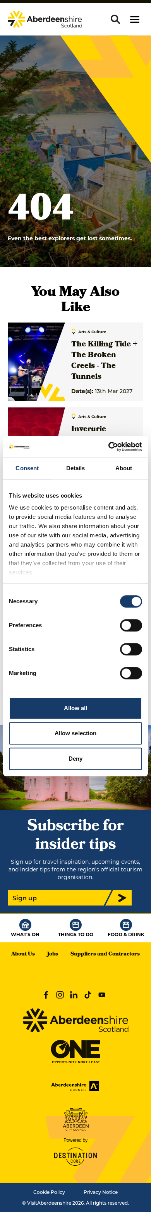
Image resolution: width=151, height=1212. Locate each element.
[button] (134, 19)
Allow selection (76, 733)
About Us (23, 954)
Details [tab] (75, 468)
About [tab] (123, 468)
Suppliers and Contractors (105, 954)
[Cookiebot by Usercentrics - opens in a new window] (108, 447)
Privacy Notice (101, 1192)
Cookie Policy (49, 1192)
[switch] (131, 625)
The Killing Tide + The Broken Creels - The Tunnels (104, 361)
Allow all (76, 708)
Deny (75, 758)
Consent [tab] (27, 468)
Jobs (52, 954)
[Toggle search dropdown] (115, 19)
